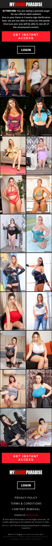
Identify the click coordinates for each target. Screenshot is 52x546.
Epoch (10, 534)
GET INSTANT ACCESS (26, 36)
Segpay (20, 534)
